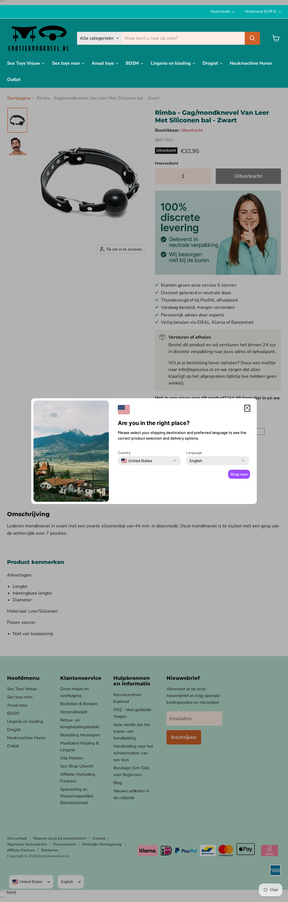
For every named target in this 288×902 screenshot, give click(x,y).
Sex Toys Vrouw (24, 63)
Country (124, 453)
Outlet (14, 80)
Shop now (239, 474)
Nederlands (220, 11)
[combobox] (136, 461)
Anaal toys (103, 63)
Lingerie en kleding (171, 63)
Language (194, 453)
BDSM (133, 63)
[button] (247, 408)
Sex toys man (66, 63)
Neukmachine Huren (251, 63)
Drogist (210, 63)
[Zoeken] (252, 38)
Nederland (260, 11)
